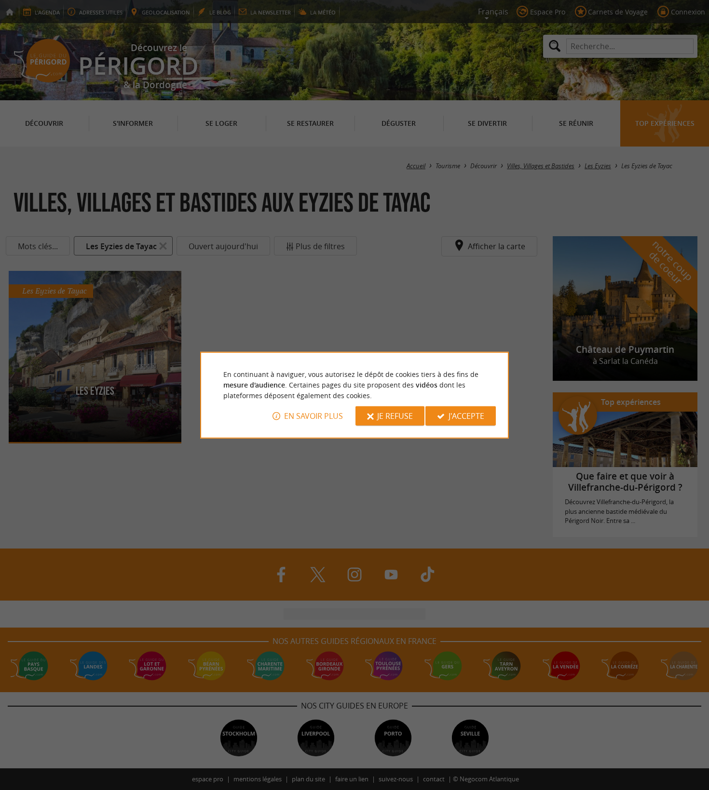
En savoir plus (313, 416)
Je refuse (395, 416)
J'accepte (466, 416)
